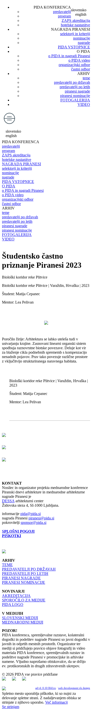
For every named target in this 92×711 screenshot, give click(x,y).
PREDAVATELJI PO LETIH (25, 574)
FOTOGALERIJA (75, 100)
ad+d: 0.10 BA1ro (45, 687)
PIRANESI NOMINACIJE (23, 582)
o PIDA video (79, 60)
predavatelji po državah (72, 82)
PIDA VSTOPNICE (74, 47)
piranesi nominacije (75, 96)
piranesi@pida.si (41, 518)
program (64, 16)
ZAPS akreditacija (76, 20)
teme (86, 78)
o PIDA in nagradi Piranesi (69, 56)
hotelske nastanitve (75, 25)
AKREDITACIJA (16, 596)
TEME (7, 565)
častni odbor (80, 69)
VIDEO (84, 104)
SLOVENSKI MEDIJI (20, 618)
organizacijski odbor (74, 65)
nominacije (81, 38)
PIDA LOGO (12, 604)
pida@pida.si (30, 514)
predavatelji (62, 12)
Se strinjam (10, 707)
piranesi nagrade (77, 91)
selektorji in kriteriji (75, 34)
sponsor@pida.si (33, 522)
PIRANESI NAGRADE (21, 578)
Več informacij (56, 702)
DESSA (8, 501)
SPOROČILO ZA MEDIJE (23, 600)
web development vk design (74, 687)
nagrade (84, 43)
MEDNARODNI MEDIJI (22, 622)
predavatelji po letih (75, 87)
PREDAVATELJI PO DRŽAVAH (29, 569)
